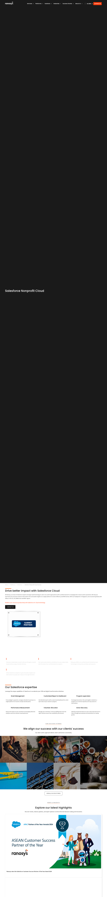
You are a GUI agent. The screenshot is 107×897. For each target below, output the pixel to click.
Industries (56, 3)
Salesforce (19, 585)
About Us (78, 3)
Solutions (47, 3)
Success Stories (67, 3)
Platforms (38, 3)
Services (29, 3)
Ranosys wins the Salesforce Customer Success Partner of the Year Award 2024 (29, 871)
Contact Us (97, 3)
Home (6, 585)
